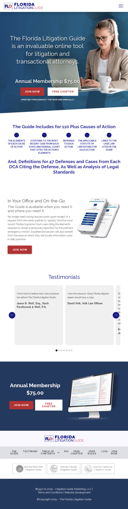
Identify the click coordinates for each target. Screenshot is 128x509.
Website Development (77, 492)
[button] (121, 6)
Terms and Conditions (50, 492)
